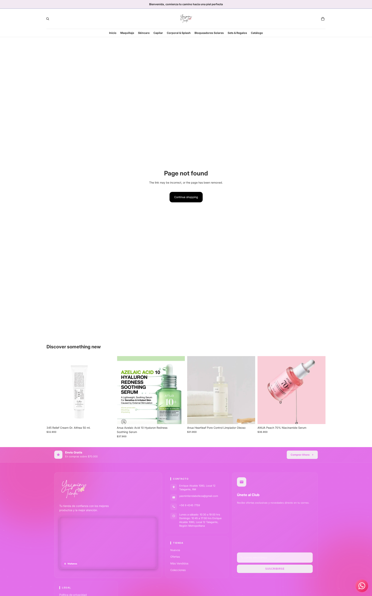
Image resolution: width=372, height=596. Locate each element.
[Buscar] (47, 19)
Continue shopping (186, 197)
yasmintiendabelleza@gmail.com (198, 495)
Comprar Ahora (300, 454)
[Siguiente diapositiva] (179, 390)
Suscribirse (275, 568)
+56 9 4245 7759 (189, 505)
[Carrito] (323, 19)
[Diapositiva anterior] (122, 390)
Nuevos (175, 550)
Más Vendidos (179, 563)
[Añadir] (108, 418)
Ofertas (175, 556)
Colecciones (178, 570)
